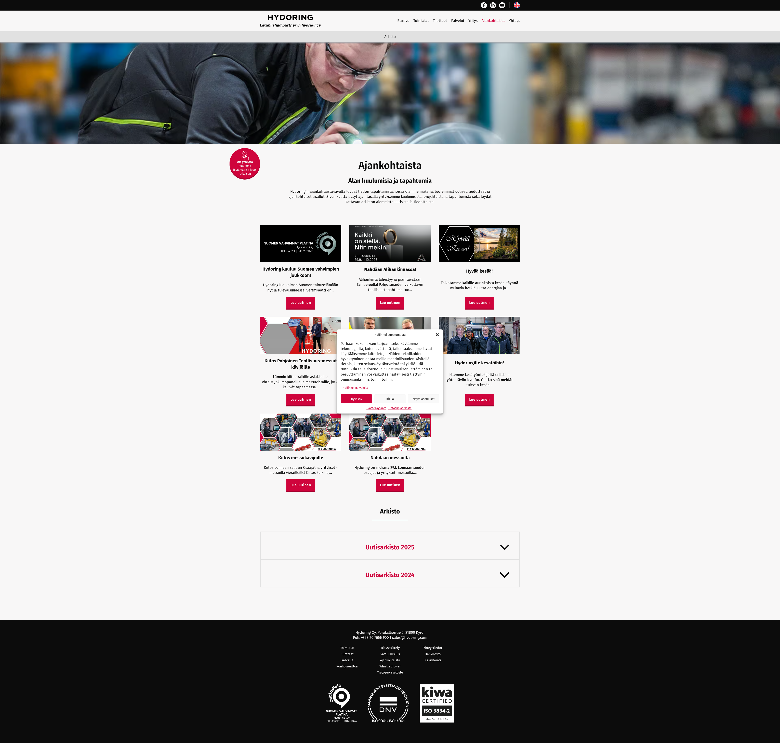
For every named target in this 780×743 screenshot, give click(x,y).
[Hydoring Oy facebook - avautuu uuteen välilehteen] (484, 5)
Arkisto (390, 37)
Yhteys (514, 20)
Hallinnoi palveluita (355, 388)
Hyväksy (356, 399)
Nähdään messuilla (390, 457)
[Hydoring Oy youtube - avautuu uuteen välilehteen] (502, 5)
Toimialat (421, 20)
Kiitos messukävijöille (300, 457)
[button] (437, 335)
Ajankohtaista (493, 20)
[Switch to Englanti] (517, 5)
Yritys (473, 20)
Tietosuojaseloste (400, 408)
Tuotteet (440, 20)
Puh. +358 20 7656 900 (371, 637)
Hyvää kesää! (479, 271)
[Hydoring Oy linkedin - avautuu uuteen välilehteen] (493, 5)
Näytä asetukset (423, 399)
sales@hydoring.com (409, 637)
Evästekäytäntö (376, 408)
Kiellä (390, 399)
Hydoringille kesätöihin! (479, 363)
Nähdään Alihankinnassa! (390, 269)
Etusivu (403, 20)
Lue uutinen (300, 302)
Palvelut (457, 20)
